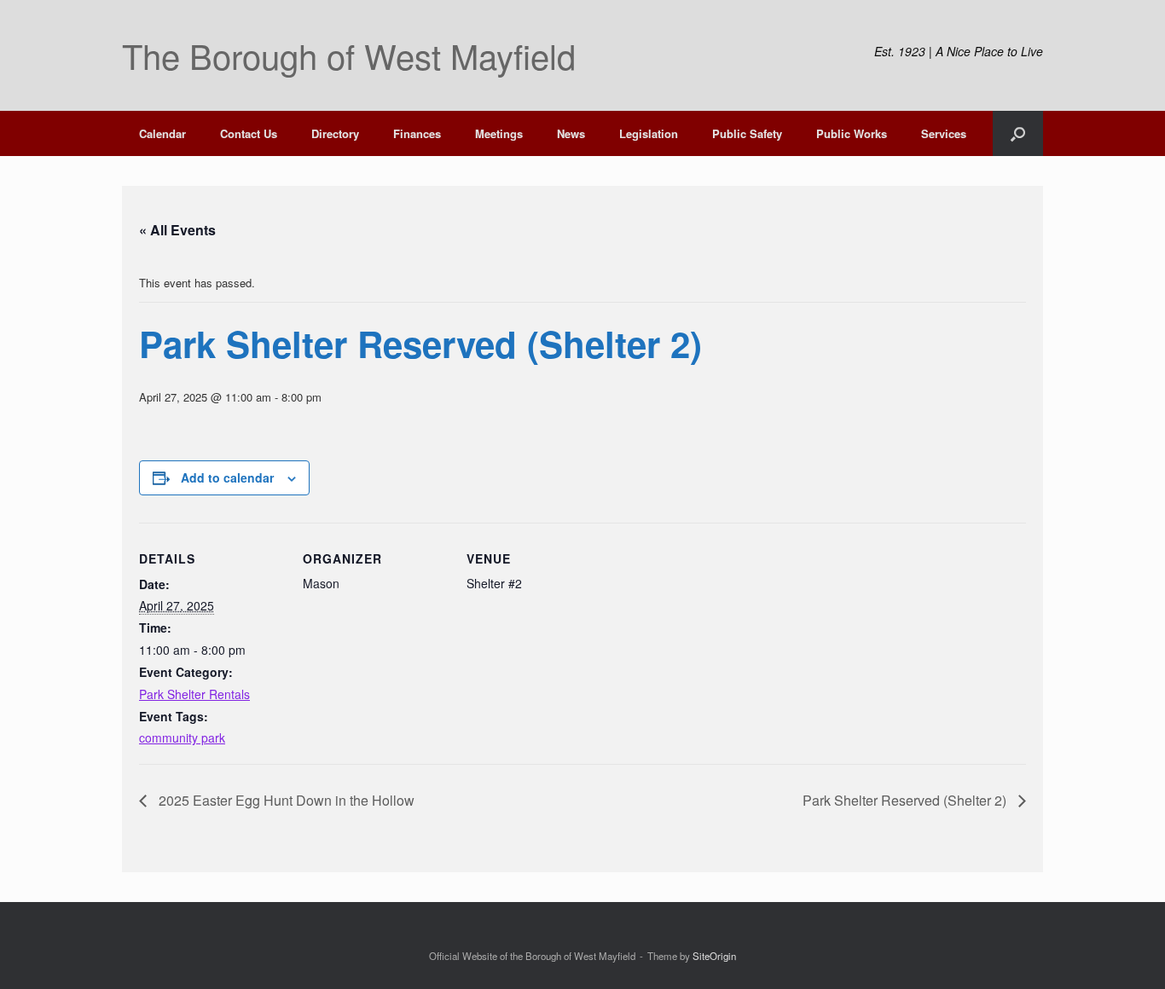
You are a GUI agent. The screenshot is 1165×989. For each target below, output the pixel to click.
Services (943, 133)
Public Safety (747, 133)
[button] (1018, 133)
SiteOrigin (714, 956)
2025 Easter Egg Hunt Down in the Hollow (284, 800)
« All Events (177, 230)
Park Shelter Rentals (194, 694)
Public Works (851, 133)
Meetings (499, 133)
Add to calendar (227, 477)
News (571, 133)
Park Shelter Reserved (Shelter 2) (906, 800)
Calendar (162, 133)
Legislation (648, 133)
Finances (417, 133)
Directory (335, 133)
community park (182, 737)
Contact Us (248, 133)
